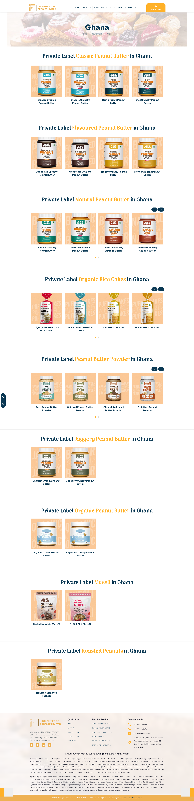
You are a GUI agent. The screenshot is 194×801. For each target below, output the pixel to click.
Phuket (79, 769)
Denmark (45, 779)
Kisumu (125, 764)
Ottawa (55, 769)
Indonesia (39, 782)
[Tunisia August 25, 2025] (187, 792)
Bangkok (130, 759)
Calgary (49, 761)
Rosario (133, 769)
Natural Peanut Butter (101, 741)
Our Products (73, 732)
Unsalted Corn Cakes (147, 327)
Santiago (157, 769)
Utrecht (100, 772)
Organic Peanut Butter (101, 745)
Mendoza (114, 767)
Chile (133, 776)
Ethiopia (90, 779)
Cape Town (58, 761)
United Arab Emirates (37, 790)
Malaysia (128, 782)
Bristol (32, 761)
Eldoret (152, 761)
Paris (61, 769)
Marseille (85, 767)
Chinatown (76, 761)
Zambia (117, 790)
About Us (71, 728)
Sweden (101, 787)
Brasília (160, 759)
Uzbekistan (94, 790)
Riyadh (126, 769)
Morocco (149, 782)
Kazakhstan (94, 782)
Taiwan (117, 787)
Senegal (34, 787)
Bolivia (99, 776)
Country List (96, 34)
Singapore (41, 787)
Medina (98, 767)
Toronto (93, 772)
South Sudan (78, 787)
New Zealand (53, 785)
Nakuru (157, 767)
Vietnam (111, 790)
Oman (83, 785)
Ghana (117, 779)
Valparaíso (108, 772)
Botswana (106, 776)
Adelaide (53, 759)
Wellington (127, 772)
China (139, 776)
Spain (87, 787)
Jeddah (92, 764)
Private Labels (73, 737)
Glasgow (52, 764)
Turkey (160, 787)
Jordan (86, 782)
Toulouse (87, 772)
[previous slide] (154, 210)
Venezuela (103, 790)
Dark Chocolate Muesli (46, 624)
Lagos (154, 764)
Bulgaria (120, 776)
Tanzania (124, 787)
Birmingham (144, 759)
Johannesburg (102, 764)
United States (63, 790)
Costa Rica (154, 776)
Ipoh (87, 764)
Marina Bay (76, 767)
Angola (38, 776)
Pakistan (89, 785)
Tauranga (70, 772)
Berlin (137, 759)
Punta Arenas (106, 769)
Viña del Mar (117, 772)
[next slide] (161, 210)
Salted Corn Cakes (114, 327)
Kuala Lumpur (145, 764)
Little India (33, 767)
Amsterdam (95, 759)
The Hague (78, 772)
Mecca (92, 767)
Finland (96, 779)
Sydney (63, 772)
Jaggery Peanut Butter (101, 728)
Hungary (161, 779)
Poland (125, 785)
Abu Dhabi (39, 759)
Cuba (161, 776)
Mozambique (158, 782)
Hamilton (59, 764)
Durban (128, 761)
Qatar (139, 785)
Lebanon (115, 782)
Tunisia (154, 787)
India (32, 782)
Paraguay (104, 785)
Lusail (47, 767)
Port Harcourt (88, 769)
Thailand (132, 787)
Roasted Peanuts (99, 737)
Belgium (92, 776)
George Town (42, 764)
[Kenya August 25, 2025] (6, 792)
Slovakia (50, 787)
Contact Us (72, 741)
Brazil (113, 776)
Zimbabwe (125, 790)
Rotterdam (141, 769)
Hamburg (67, 764)
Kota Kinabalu (134, 764)
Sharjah (49, 772)
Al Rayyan (77, 759)
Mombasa (137, 767)
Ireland (54, 782)
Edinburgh (135, 761)
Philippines (118, 785)
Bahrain (68, 776)
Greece (123, 779)
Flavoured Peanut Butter (102, 732)
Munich (144, 767)
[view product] (59, 69)
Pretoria (98, 769)
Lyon (52, 767)
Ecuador (68, 779)
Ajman (59, 759)
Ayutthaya (122, 759)
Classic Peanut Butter (101, 724)
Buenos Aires (40, 761)
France (103, 779)
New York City (36, 769)
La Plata (160, 764)
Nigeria (70, 785)
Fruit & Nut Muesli (80, 624)
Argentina (46, 776)
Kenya (102, 782)
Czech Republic (35, 779)
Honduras (144, 779)
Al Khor (70, 759)
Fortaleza (159, 761)
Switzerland (109, 787)
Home (84, 34)
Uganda (72, 790)
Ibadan (81, 764)
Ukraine (79, 790)
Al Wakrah (86, 759)
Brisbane (153, 759)
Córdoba (102, 761)
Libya (121, 782)
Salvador (149, 769)
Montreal (129, 767)
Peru (111, 785)
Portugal (132, 785)
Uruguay (86, 790)
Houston (75, 764)
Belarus (85, 776)
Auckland (114, 759)
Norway (77, 785)
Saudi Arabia (159, 785)
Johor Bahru (112, 764)
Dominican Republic (57, 779)
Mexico (134, 782)
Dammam (115, 761)
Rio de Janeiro (118, 769)
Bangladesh (76, 776)
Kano (120, 764)
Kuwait (108, 782)
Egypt (74, 779)
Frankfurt (33, 764)
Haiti (138, 779)
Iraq (49, 782)
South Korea (68, 787)
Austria (61, 776)
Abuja (46, 759)
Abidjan (32, 759)
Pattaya (67, 769)
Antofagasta (105, 759)
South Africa (58, 787)
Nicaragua (62, 785)
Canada (127, 776)
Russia (152, 785)
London (41, 767)
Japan (80, 782)
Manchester (67, 767)
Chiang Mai (67, 761)
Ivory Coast (73, 782)
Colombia (145, 776)
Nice (162, 767)
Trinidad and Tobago (144, 787)
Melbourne (106, 767)
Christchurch (85, 761)
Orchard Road (47, 769)
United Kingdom (51, 790)
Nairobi (150, 767)
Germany (110, 779)
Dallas (108, 761)
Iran (45, 782)
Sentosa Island (40, 772)
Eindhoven (144, 761)
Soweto (56, 772)
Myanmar (33, 785)
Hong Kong (153, 779)
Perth (74, 769)
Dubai (122, 761)
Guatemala (131, 779)
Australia (54, 776)
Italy (66, 782)
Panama (97, 785)
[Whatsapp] (3, 404)
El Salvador (82, 779)
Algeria (32, 776)
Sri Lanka (93, 787)
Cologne (95, 761)
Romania (145, 785)
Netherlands (42, 785)
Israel (61, 782)
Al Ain (65, 759)
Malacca (58, 767)
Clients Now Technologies (132, 798)
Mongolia (142, 782)
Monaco (122, 767)
